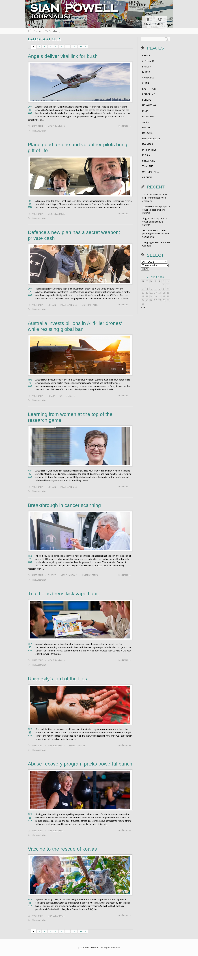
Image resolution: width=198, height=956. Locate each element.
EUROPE (52, 575)
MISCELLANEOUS (56, 126)
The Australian (39, 130)
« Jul (143, 307)
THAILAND (147, 166)
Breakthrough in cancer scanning (64, 505)
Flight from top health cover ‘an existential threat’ (154, 221)
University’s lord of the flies (57, 678)
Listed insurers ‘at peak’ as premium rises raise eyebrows (155, 197)
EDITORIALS (148, 94)
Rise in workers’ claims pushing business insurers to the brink (155, 233)
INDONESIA (148, 116)
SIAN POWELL (91, 947)
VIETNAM (147, 177)
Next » (83, 46)
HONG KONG (149, 105)
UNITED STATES (90, 304)
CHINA (145, 83)
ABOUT (147, 23)
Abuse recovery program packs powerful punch (80, 764)
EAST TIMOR (149, 88)
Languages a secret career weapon (156, 244)
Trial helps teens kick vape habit (63, 593)
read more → (124, 125)
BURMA (146, 72)
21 (74, 46)
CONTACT (160, 23)
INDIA (145, 110)
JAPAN (145, 121)
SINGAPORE (148, 160)
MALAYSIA (147, 132)
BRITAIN (52, 304)
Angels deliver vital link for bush (63, 56)
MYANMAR (147, 144)
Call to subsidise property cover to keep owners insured (156, 209)
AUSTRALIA (37, 126)
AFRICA (146, 55)
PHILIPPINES (149, 149)
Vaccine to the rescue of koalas (62, 849)
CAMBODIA (148, 77)
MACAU (146, 127)
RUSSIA (51, 395)
